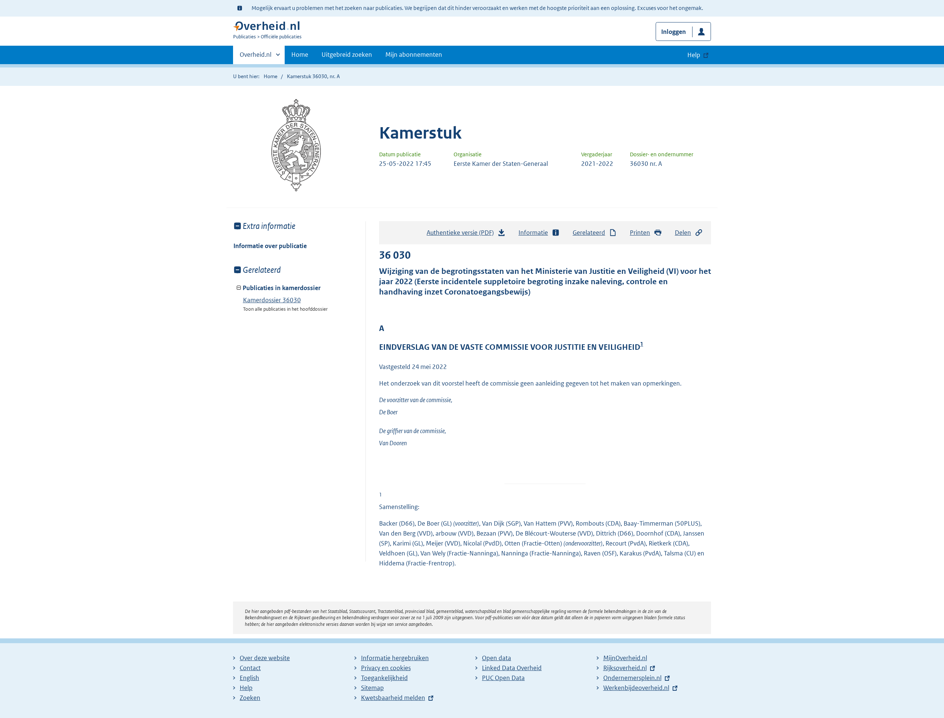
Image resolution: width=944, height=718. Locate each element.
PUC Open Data (503, 678)
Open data (496, 658)
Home (299, 54)
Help (246, 688)
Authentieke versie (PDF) (462, 235)
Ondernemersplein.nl (632, 678)
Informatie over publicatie (270, 246)
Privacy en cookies (386, 668)
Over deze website (265, 658)
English (249, 678)
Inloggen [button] (673, 32)
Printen (640, 233)
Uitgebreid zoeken (347, 54)
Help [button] (693, 55)
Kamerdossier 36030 (272, 300)
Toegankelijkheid (384, 678)
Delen (683, 233)
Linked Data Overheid (512, 668)
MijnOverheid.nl (625, 658)
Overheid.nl (255, 57)
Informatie (533, 233)
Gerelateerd (589, 233)
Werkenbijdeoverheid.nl (636, 688)
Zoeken (250, 698)
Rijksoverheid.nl (625, 668)
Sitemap (372, 688)
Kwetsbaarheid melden (393, 698)
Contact (250, 668)
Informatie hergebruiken (395, 658)
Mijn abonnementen (413, 54)
